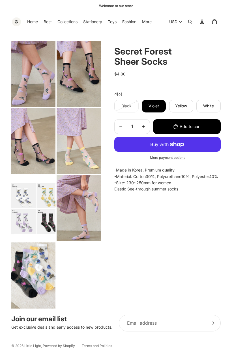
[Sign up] (212, 323)
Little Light (32, 346)
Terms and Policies (97, 346)
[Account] (202, 22)
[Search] (190, 22)
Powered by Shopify (59, 346)
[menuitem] (146, 21)
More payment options (167, 158)
